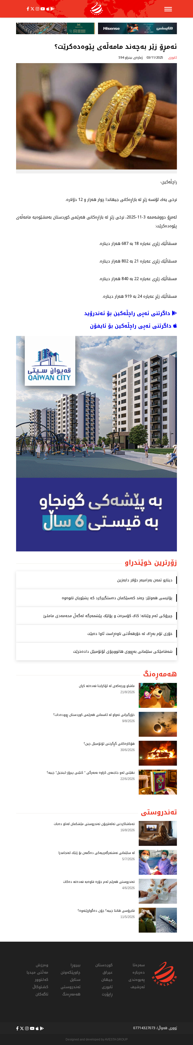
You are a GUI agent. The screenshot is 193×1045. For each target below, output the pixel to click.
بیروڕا (75, 965)
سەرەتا (139, 965)
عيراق (108, 972)
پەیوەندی (136, 979)
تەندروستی (70, 987)
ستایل (75, 979)
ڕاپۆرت (107, 994)
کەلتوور (41, 979)
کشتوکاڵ (40, 987)
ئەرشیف (137, 987)
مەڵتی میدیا (37, 972)
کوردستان (104, 965)
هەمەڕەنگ (71, 994)
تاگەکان (41, 994)
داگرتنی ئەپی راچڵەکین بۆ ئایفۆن (131, 326)
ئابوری (107, 987)
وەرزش (42, 965)
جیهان (107, 979)
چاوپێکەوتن (70, 972)
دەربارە (138, 972)
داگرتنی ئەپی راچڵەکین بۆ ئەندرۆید (128, 313)
